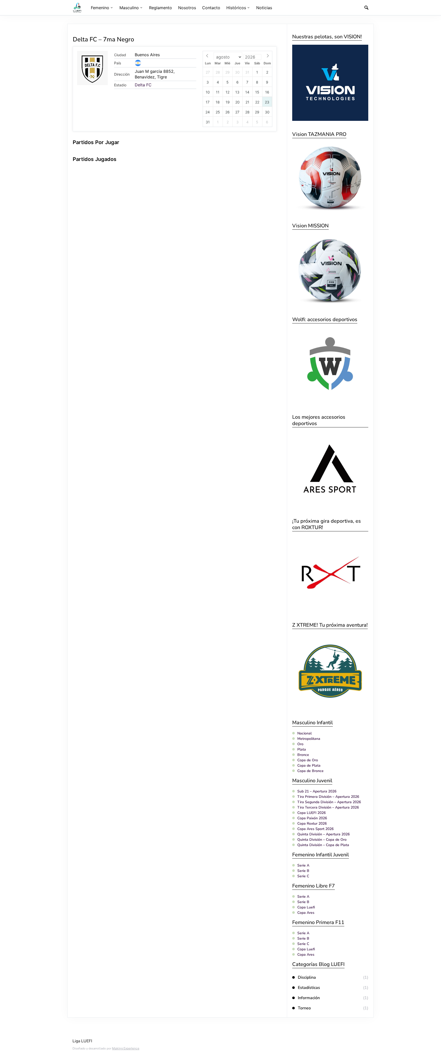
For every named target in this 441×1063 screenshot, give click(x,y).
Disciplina (307, 977)
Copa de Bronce (310, 770)
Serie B (303, 870)
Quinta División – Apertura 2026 (323, 834)
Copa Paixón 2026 (312, 818)
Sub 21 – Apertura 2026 (316, 791)
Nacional (304, 733)
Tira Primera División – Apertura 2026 (328, 796)
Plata (301, 749)
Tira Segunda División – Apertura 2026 (329, 802)
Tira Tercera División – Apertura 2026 (328, 807)
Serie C (303, 876)
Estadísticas (309, 987)
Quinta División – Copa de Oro (322, 839)
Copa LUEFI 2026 (311, 812)
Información (309, 998)
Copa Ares (305, 912)
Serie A (303, 865)
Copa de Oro (307, 760)
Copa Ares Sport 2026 (315, 828)
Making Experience (125, 1048)
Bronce (303, 754)
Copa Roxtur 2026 (312, 823)
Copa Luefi (306, 907)
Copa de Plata (309, 765)
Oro (300, 744)
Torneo (304, 1008)
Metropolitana (308, 738)
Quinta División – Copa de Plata (323, 845)
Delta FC (143, 84)
